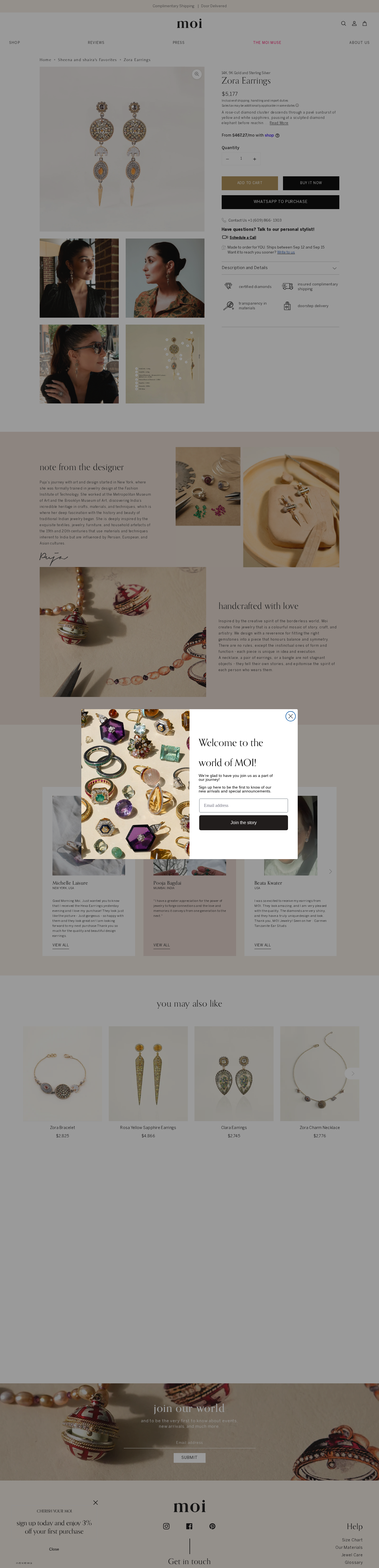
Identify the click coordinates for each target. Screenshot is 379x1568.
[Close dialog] (290, 716)
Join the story (244, 822)
